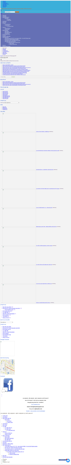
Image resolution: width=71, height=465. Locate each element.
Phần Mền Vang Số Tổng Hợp (10, 41)
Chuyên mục (2, 102)
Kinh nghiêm (6, 315)
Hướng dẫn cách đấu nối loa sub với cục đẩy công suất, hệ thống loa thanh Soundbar (16, 71)
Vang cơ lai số (6, 317)
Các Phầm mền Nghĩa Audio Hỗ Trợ (13, 42)
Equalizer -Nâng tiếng (6, 36)
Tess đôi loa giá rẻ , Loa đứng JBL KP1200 (12, 40)
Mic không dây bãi (8, 32)
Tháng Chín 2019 (5, 93)
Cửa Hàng (4, 16)
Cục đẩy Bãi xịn (5, 3)
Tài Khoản (4, 21)
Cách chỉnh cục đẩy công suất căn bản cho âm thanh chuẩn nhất (13, 73)
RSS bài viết (5, 107)
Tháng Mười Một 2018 (6, 96)
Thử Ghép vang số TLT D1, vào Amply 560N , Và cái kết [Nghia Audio (17, 38)
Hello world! (11, 43)
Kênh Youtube (5, 5)
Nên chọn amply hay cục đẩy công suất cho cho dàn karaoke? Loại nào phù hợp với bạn (16, 70)
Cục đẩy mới (7, 25)
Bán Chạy (4, 22)
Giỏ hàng (8, 19)
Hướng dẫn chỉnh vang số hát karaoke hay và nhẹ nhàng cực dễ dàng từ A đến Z (15, 69)
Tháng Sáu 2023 (5, 92)
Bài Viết (4, 45)
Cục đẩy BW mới (10, 26)
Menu (1, 13)
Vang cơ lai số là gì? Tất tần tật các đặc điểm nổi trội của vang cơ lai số (14, 66)
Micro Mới (7, 31)
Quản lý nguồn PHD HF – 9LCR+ (8, 64)
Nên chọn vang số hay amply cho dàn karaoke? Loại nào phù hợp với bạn (14, 68)
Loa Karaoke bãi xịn (6, 34)
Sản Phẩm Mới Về (6, 17)
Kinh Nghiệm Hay (9, 309)
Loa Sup (4, 35)
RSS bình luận (5, 108)
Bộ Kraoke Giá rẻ (7, 311)
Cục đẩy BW (5, 312)
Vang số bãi (4, 4)
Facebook (4, 6)
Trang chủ (4, 1)
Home (1, 55)
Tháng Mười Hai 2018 (6, 95)
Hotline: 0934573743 (13, 44)
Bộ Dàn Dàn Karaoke (6, 46)
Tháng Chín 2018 (5, 98)
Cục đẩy (4, 23)
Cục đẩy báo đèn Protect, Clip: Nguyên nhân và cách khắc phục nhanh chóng (15, 72)
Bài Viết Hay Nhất (7, 307)
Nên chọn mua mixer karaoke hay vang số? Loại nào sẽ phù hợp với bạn (14, 65)
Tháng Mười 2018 (5, 97)
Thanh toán (9, 20)
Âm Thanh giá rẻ (6, 37)
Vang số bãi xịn (7, 28)
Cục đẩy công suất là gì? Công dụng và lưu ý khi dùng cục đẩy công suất (14, 74)
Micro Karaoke (5, 30)
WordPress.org (5, 109)
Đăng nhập (4, 106)
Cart (1, 10)
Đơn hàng (6, 18)
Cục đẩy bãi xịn (7, 24)
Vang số (4, 27)
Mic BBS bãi (7, 33)
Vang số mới (7, 29)
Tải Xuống (5, 316)
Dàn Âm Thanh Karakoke (8, 313)
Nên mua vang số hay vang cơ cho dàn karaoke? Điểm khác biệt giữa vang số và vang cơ (17, 67)
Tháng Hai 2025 (5, 91)
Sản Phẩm (4, 2)
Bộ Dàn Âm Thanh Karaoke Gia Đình (11, 39)
